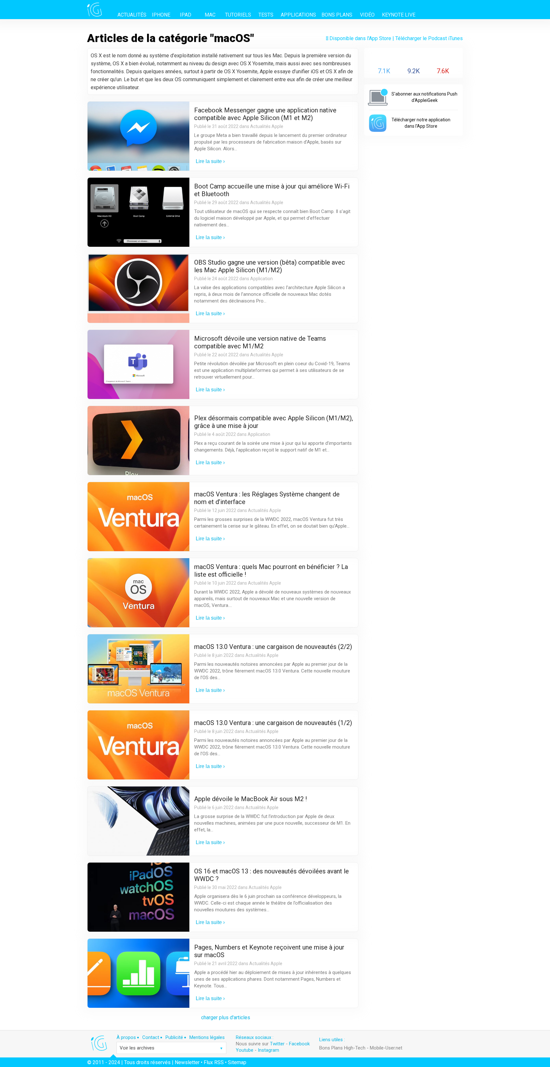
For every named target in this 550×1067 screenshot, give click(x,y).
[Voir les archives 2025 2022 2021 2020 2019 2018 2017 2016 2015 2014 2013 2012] (171, 1048)
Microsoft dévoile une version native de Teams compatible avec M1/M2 (260, 342)
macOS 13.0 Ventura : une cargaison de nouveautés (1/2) (273, 723)
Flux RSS (214, 1062)
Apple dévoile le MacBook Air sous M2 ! (250, 799)
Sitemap (237, 1062)
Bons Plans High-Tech (342, 1048)
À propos (126, 1037)
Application (261, 278)
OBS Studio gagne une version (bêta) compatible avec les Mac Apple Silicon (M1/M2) (269, 266)
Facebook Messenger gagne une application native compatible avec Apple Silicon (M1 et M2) (265, 114)
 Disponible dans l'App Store (358, 38)
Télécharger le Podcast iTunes (429, 38)
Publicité (174, 1037)
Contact (150, 1037)
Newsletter (187, 1062)
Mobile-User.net (386, 1048)
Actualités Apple (266, 126)
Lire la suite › (210, 161)
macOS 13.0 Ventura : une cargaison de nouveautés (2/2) (273, 647)
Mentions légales (207, 1037)
